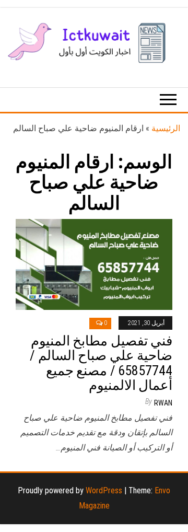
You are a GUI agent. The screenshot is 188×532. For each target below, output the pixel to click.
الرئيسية (165, 128)
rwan (163, 403)
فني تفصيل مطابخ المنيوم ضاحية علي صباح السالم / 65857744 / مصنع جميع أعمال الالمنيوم (101, 363)
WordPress (104, 490)
